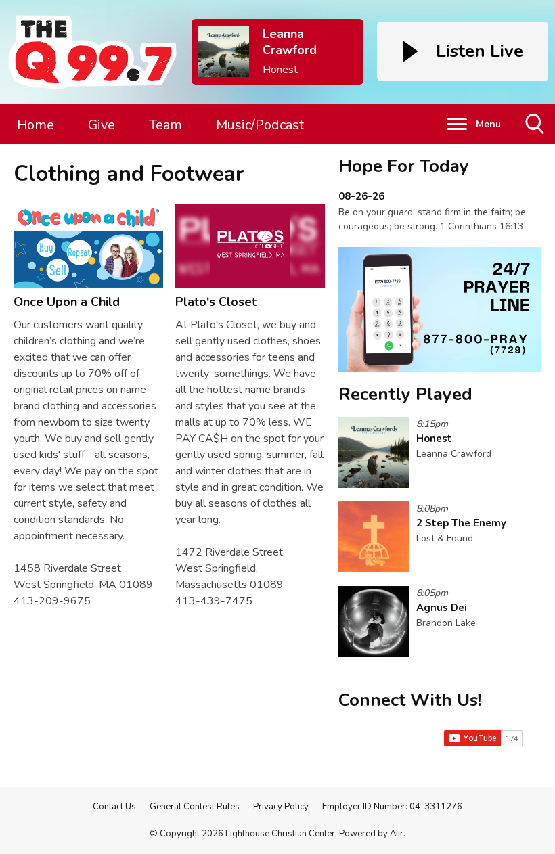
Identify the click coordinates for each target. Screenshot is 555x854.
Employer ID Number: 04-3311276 (392, 807)
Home (35, 125)
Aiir (396, 834)
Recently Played (405, 394)
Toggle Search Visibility (535, 143)
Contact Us (114, 807)
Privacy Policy (281, 807)
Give (101, 125)
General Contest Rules (195, 807)
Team (165, 125)
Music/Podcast (260, 125)
